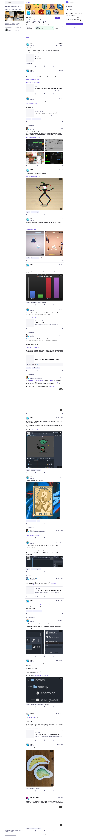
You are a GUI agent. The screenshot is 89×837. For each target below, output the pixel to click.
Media (31, 36)
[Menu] (62, 18)
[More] (62, 66)
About (16, 830)
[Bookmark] (53, 66)
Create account (74, 24)
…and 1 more (43, 118)
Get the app (14, 833)
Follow (57, 18)
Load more (44, 834)
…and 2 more (42, 212)
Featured (36, 36)
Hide (61, 140)
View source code (12, 835)
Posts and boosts (30, 40)
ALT (61, 208)
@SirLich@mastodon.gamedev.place (33, 19)
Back (29, 2)
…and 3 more (44, 302)
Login (74, 27)
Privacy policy (11, 831)
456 (33, 22)
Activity (27, 36)
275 (27, 22)
